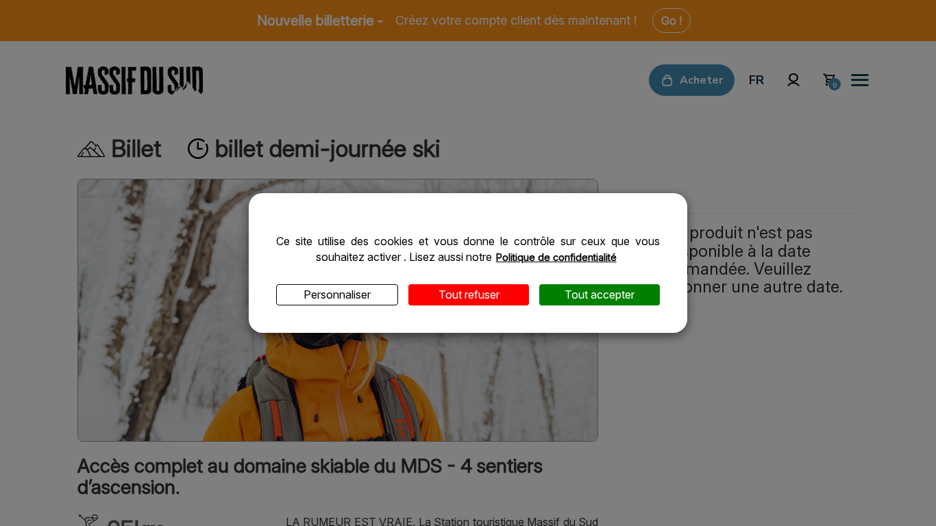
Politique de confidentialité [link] (556, 257)
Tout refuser (469, 294)
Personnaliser (337, 294)
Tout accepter (600, 294)
